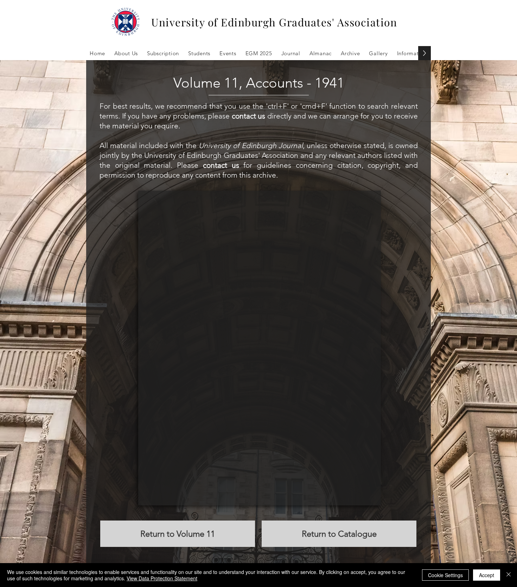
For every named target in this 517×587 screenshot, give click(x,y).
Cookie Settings (445, 575)
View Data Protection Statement (162, 578)
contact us (249, 115)
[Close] (508, 575)
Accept (486, 575)
